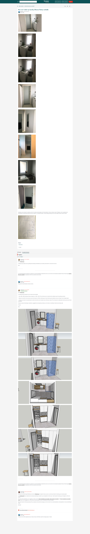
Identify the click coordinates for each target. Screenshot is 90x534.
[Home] (17, 6)
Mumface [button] (21, 11)
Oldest (21, 256)
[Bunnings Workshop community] (46, 1)
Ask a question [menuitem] (58, 1)
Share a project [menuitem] (64, 1)
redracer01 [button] (22, 259)
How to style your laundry (54, 498)
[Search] (21, 2)
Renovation (20, 244)
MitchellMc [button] (22, 491)
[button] (19, 12)
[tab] (19, 252)
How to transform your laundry (44, 498)
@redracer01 (22, 495)
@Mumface (22, 261)
